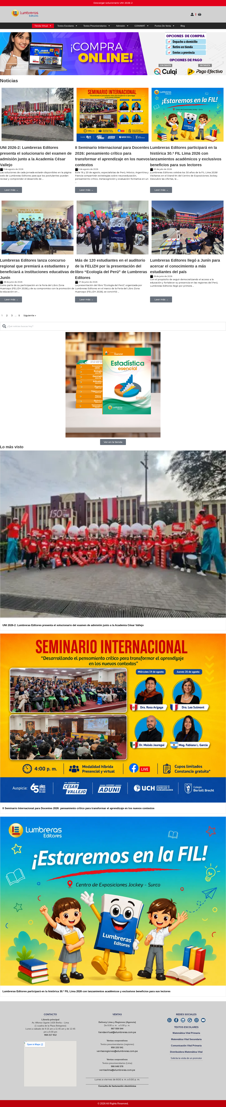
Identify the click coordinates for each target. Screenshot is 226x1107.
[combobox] (113, 326)
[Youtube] (203, 1020)
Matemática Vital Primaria (186, 1033)
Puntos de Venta (163, 26)
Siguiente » (30, 315)
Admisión (120, 26)
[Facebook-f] (176, 1020)
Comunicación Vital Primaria (186, 1045)
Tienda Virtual (41, 26)
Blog (182, 26)
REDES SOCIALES (186, 1014)
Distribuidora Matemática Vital (186, 1052)
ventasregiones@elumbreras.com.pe (117, 1051)
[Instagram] (196, 1020)
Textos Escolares (65, 26)
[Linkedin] (183, 1020)
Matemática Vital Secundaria (186, 1039)
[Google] (190, 1020)
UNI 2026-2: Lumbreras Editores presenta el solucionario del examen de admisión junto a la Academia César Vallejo (73, 625)
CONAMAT (140, 26)
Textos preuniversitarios (95, 26)
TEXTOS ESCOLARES (186, 1027)
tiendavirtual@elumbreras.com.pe (117, 1032)
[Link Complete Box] (37, 142)
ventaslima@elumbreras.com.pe (117, 1070)
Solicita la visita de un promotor (186, 1058)
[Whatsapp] (169, 1020)
